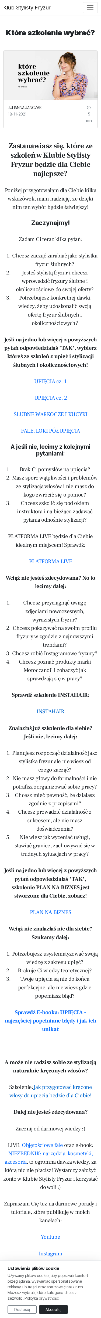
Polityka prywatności (42, 1298)
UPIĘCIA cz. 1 (50, 381)
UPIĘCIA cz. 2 (50, 398)
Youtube (50, 1237)
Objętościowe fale (42, 1145)
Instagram (50, 1253)
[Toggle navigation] (90, 7)
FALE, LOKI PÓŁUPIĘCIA (50, 430)
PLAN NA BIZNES (50, 912)
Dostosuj (22, 1309)
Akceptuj (53, 1309)
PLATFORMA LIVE (50, 561)
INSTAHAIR (50, 711)
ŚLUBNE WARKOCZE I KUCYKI (50, 414)
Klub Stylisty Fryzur (27, 7)
